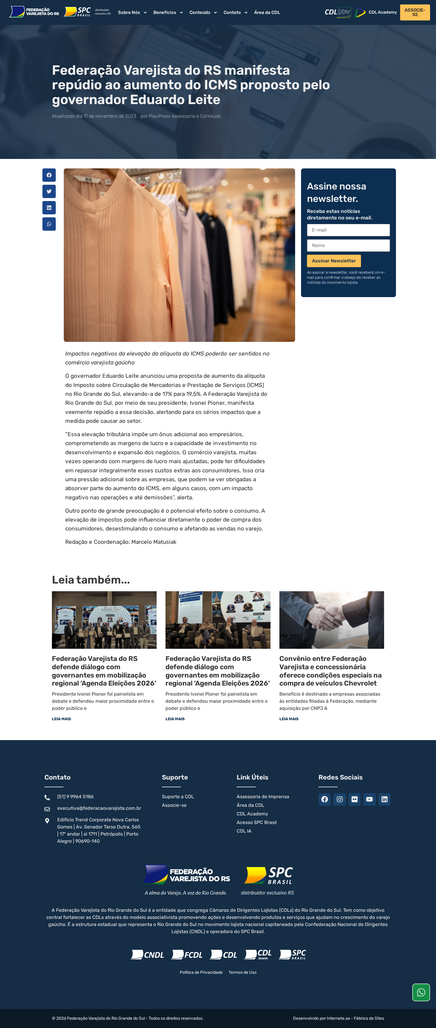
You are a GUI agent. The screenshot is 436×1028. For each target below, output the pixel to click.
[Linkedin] (384, 799)
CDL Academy (383, 12)
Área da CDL (267, 12)
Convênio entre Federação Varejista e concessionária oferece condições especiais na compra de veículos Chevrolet (330, 670)
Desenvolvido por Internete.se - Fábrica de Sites (338, 1018)
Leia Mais (61, 719)
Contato (232, 12)
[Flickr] (355, 799)
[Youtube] (369, 799)
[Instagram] (339, 799)
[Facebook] (325, 799)
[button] (49, 175)
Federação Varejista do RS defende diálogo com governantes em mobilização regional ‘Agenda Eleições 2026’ (104, 670)
